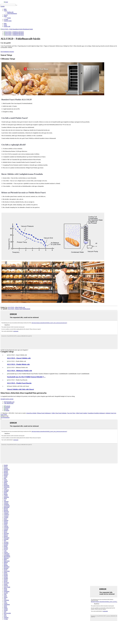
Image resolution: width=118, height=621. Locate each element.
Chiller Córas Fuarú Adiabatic (59, 413)
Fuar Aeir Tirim (71, 413)
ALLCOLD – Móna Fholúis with (16, 307)
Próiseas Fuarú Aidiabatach (44, 413)
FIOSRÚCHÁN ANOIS (7, 399)
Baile (5, 9)
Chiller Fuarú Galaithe (81, 413)
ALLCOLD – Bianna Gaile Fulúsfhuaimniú (19, 308)
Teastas (9, 18)
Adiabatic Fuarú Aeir (110, 413)
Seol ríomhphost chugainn (7, 51)
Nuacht (6, 15)
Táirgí (5, 10)
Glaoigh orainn (7, 20)
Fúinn (5, 16)
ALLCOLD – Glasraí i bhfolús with (19, 358)
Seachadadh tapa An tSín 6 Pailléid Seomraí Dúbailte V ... (26, 377)
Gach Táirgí (4, 414)
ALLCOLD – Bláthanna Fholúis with (19, 370)
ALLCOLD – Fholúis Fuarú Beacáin (19, 383)
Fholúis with (10, 12)
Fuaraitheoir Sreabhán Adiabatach (96, 413)
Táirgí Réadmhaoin (12, 13)
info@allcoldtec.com (9, 402)
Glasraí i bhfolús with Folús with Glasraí (20, 389)
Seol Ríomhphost (5, 417)
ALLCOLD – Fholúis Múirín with (18, 364)
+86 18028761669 (8, 403)
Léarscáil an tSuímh (31, 413)
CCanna (6, 19)
